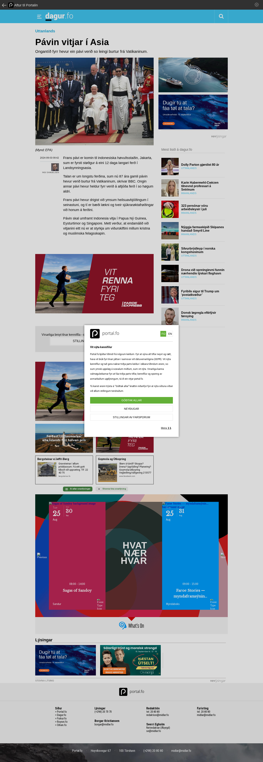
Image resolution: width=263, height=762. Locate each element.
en (170, 333)
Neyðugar (131, 408)
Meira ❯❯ (166, 428)
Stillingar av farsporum (131, 417)
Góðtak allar (131, 400)
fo (163, 333)
